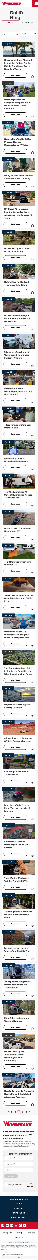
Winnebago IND (19, 1199)
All (5, 34)
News (19, 1204)
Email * (9, 1170)
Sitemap (19, 1232)
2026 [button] (24, 33)
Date (10, 23)
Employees (19, 1213)
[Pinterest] (21, 1226)
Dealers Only (19, 1217)
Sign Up (11, 1176)
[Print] (31, 76)
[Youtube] (12, 1226)
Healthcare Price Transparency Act (19, 1242)
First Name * (11, 1158)
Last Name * (11, 1164)
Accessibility (31, 1232)
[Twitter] (7, 1226)
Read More (15, 75)
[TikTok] (25, 1226)
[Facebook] (3, 1226)
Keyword (27, 23)
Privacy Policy (24, 1146)
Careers (19, 1208)
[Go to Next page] (30, 1111)
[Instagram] (16, 1226)
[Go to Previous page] (8, 1111)
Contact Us (19, 1237)
